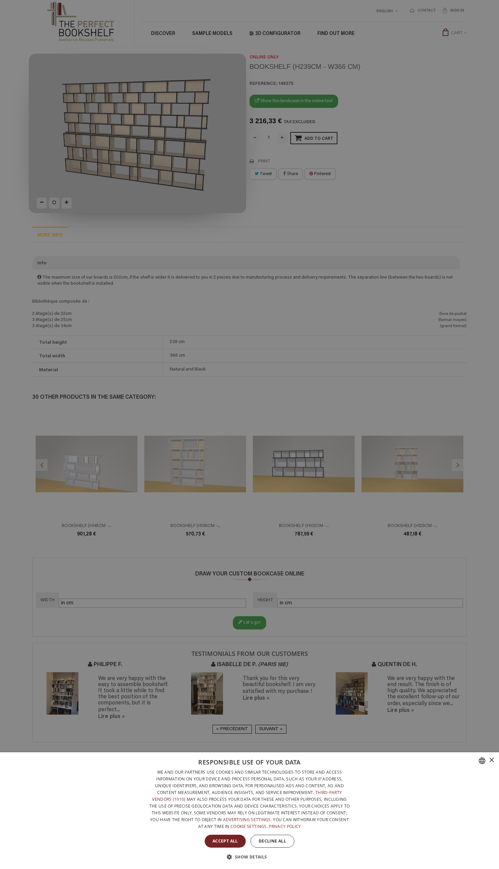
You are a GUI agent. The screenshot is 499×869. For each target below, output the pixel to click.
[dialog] (249, 810)
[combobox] (482, 760)
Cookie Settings (248, 826)
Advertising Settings (247, 820)
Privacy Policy (285, 826)
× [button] (491, 760)
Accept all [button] (225, 841)
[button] (249, 857)
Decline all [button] (272, 841)
